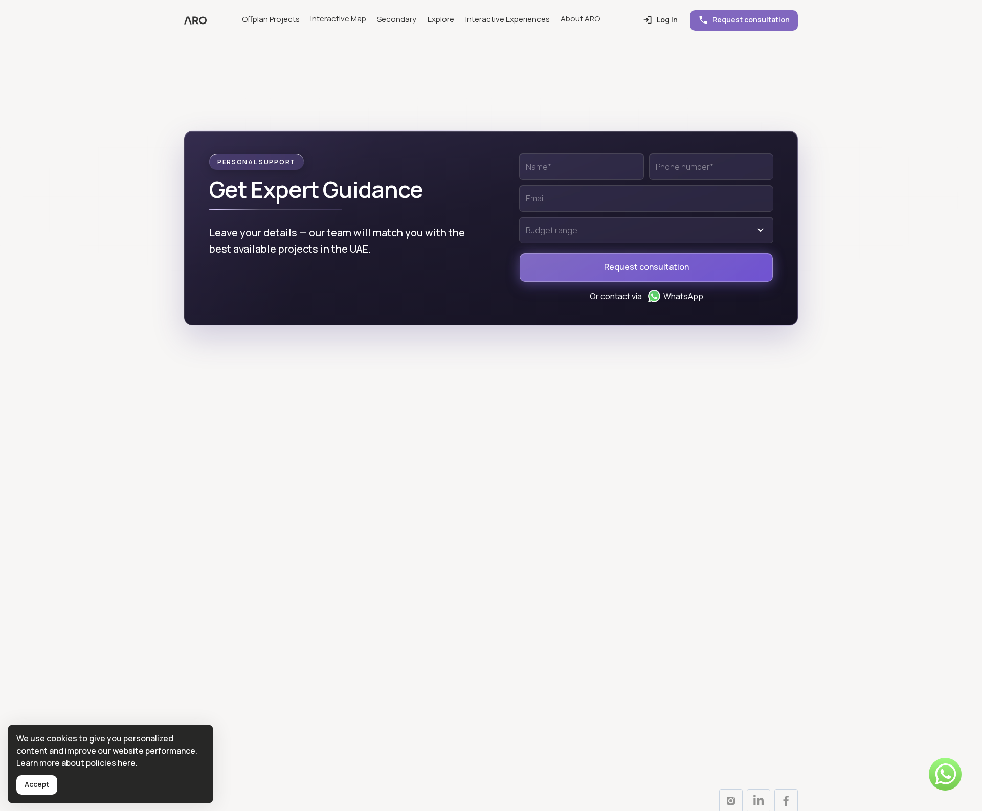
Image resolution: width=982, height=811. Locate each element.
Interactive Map (338, 18)
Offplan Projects (271, 19)
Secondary (396, 19)
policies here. (112, 763)
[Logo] (195, 20)
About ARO (580, 18)
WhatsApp (683, 296)
